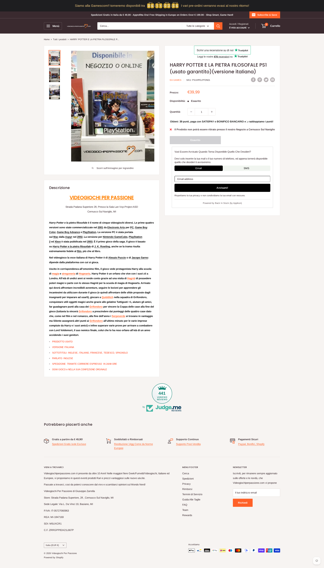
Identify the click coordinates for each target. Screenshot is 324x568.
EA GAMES (175, 80)
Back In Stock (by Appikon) (228, 203)
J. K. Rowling (102, 246)
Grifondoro (96, 306)
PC (132, 227)
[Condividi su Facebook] (253, 79)
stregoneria (68, 273)
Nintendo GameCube (115, 236)
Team (185, 509)
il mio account (238, 27)
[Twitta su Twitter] (266, 79)
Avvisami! (222, 187)
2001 (100, 227)
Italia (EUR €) (52, 545)
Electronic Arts (116, 227)
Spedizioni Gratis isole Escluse (69, 444)
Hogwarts (84, 273)
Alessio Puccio (117, 257)
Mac (55, 236)
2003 (89, 241)
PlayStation (89, 232)
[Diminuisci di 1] (191, 111)
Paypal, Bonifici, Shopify (251, 444)
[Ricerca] (218, 26)
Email (198, 168)
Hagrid (131, 278)
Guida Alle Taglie (191, 499)
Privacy (186, 483)
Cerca (185, 473)
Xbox (58, 241)
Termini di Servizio (192, 494)
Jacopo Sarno (140, 257)
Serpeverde (118, 316)
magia (55, 273)
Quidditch (107, 297)
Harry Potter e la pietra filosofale (72, 246)
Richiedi (243, 502)
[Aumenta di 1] (211, 111)
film (79, 251)
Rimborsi (187, 489)
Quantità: (175, 111)
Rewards (187, 515)
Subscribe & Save (267, 14)
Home (47, 39)
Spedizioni (188, 478)
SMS (246, 168)
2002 (80, 236)
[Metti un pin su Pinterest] (259, 79)
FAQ (184, 504)
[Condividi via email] (272, 79)
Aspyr (68, 236)
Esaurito (195, 140)
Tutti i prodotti (59, 39)
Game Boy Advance (68, 232)
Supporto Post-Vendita (188, 444)
